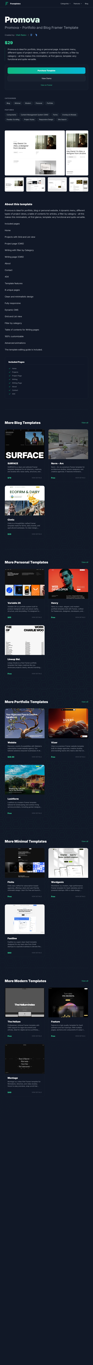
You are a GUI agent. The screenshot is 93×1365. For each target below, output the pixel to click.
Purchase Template (46, 70)
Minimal (17, 103)
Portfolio (50, 103)
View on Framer (46, 85)
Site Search (62, 119)
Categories (65, 4)
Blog (86, 4)
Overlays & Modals (69, 115)
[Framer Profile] (31, 35)
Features (77, 4)
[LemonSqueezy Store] (36, 35)
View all (85, 423)
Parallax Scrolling (13, 119)
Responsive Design (46, 119)
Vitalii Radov (21, 35)
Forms (55, 115)
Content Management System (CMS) (34, 115)
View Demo (46, 78)
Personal (39, 103)
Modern (28, 103)
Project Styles (29, 119)
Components (11, 115)
